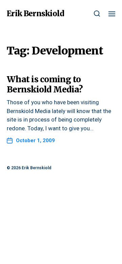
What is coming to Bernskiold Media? (45, 84)
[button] (97, 13)
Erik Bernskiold (35, 13)
